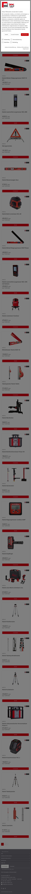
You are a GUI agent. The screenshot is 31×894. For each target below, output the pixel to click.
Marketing (15, 42)
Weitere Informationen (23, 47)
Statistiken (6, 42)
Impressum (26, 49)
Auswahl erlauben (15, 34)
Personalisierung (17, 39)
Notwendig (7, 39)
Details (6, 34)
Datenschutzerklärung (10, 47)
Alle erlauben (25, 34)
